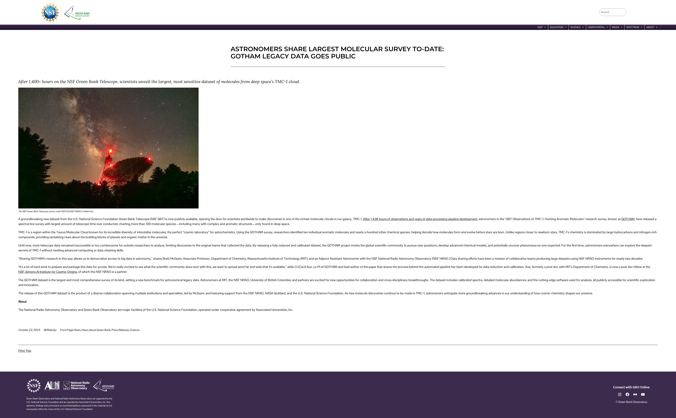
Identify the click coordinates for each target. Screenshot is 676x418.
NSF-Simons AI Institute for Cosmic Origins (47, 272)
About (650, 27)
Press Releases (120, 330)
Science (576, 27)
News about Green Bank (96, 330)
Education (556, 27)
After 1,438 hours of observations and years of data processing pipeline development (419, 219)
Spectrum (632, 27)
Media (615, 27)
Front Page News (70, 330)
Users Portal (596, 27)
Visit (540, 27)
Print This (24, 351)
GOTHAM (627, 219)
